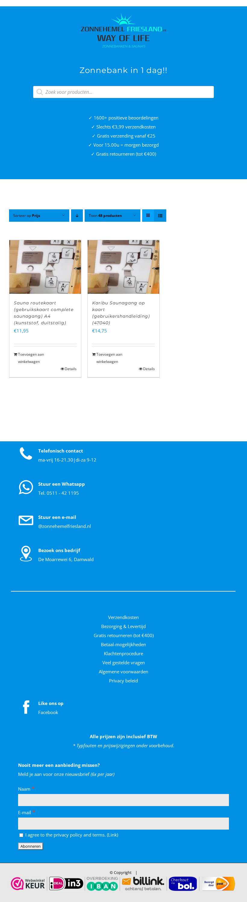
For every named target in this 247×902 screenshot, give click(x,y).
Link (112, 835)
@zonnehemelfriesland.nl (64, 526)
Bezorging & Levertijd (123, 626)
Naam (26, 789)
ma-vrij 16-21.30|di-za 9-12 (67, 460)
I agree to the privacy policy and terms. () (71, 835)
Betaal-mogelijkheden (123, 644)
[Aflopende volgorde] (77, 215)
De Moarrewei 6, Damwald (66, 559)
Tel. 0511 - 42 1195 (58, 493)
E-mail (26, 812)
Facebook (48, 712)
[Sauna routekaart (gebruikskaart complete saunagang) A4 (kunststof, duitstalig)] (45, 267)
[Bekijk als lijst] (160, 215)
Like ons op (51, 703)
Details (71, 368)
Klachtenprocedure (123, 653)
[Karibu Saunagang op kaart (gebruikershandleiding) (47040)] (123, 267)
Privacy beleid (123, 681)
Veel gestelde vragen (123, 662)
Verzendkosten (123, 617)
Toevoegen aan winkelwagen (31, 358)
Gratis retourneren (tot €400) (124, 635)
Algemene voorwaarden (123, 672)
